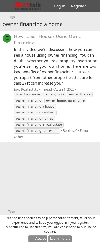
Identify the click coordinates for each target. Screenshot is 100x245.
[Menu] (7, 6)
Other (18, 136)
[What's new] (94, 6)
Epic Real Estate (26, 89)
